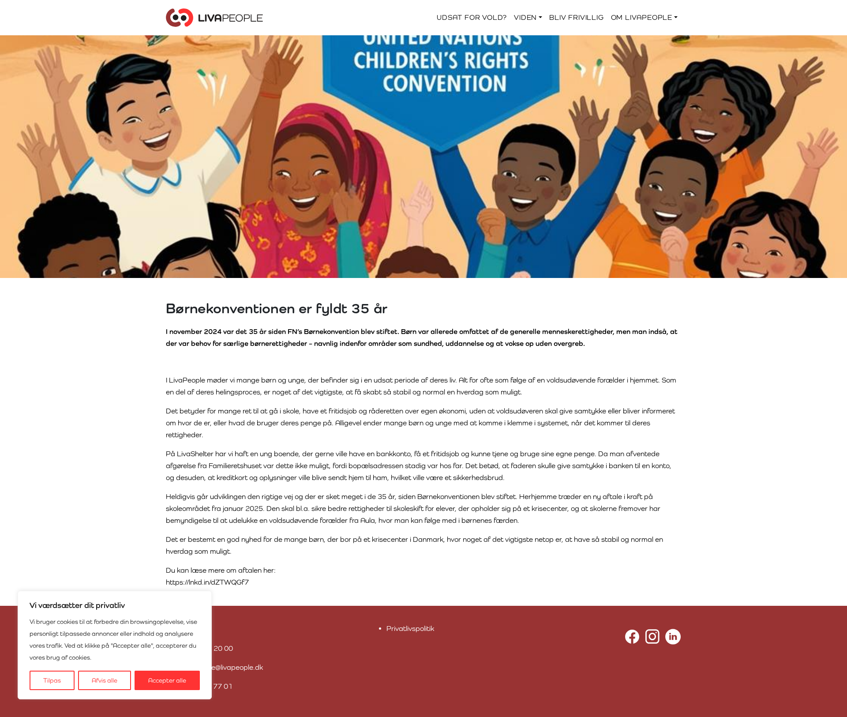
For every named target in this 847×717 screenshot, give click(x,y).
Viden (525, 17)
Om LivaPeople (641, 17)
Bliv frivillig (576, 17)
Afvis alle (104, 680)
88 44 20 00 (212, 648)
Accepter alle (167, 680)
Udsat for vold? (472, 17)
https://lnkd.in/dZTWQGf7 (207, 582)
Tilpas (52, 680)
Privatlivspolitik (410, 628)
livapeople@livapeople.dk (223, 667)
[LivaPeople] (214, 17)
